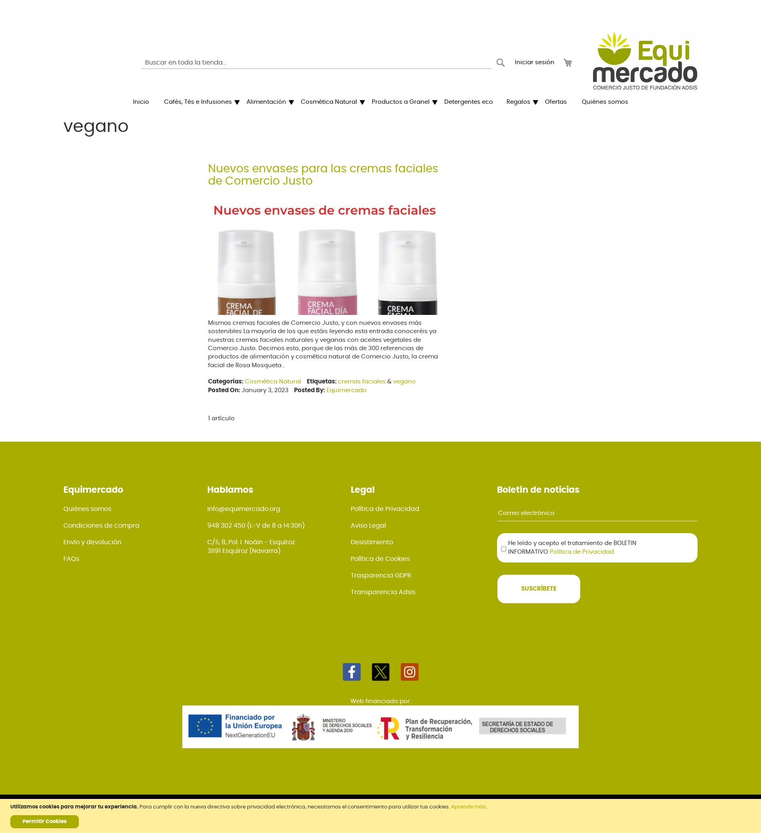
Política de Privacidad (385, 509)
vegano (404, 382)
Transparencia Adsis (383, 592)
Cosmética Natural (273, 382)
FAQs (71, 559)
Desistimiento (372, 542)
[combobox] (316, 62)
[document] (381, 816)
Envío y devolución (92, 542)
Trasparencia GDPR (381, 575)
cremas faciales (362, 382)
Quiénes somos (87, 509)
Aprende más (468, 807)
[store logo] (645, 61)
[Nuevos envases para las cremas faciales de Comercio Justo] (327, 313)
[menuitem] (141, 102)
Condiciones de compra (101, 525)
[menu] (380, 102)
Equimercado (347, 390)
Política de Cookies (380, 559)
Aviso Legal (368, 525)
